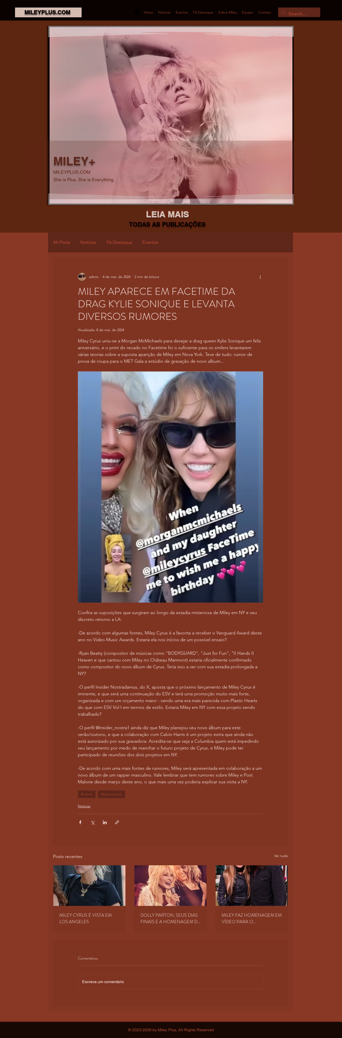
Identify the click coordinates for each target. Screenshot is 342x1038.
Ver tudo (281, 856)
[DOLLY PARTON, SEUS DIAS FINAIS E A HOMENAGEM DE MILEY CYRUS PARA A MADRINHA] (170, 885)
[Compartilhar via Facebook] (80, 822)
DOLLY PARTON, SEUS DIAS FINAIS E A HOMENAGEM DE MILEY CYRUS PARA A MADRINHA (170, 918)
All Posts (61, 242)
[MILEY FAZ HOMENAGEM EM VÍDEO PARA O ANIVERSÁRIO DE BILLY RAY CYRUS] (252, 885)
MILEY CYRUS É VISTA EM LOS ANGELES (85, 918)
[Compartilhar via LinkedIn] (104, 822)
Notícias (88, 242)
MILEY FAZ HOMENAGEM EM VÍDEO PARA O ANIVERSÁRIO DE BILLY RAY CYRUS (252, 918)
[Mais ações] (260, 277)
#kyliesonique (111, 794)
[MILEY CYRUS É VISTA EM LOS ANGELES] (89, 885)
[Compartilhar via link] (117, 822)
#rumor (86, 794)
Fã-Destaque (119, 242)
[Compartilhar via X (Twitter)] (92, 822)
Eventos (150, 242)
